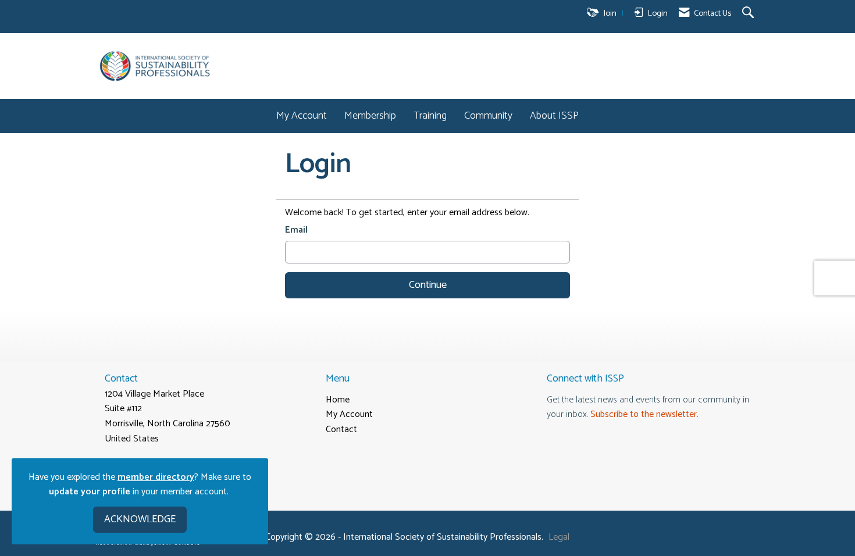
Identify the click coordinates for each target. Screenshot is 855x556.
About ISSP (554, 116)
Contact (341, 429)
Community (488, 116)
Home (338, 400)
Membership (370, 116)
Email (296, 230)
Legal (558, 537)
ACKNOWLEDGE (140, 519)
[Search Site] (749, 14)
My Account (301, 116)
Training (430, 116)
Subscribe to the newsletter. (644, 414)
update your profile (89, 492)
